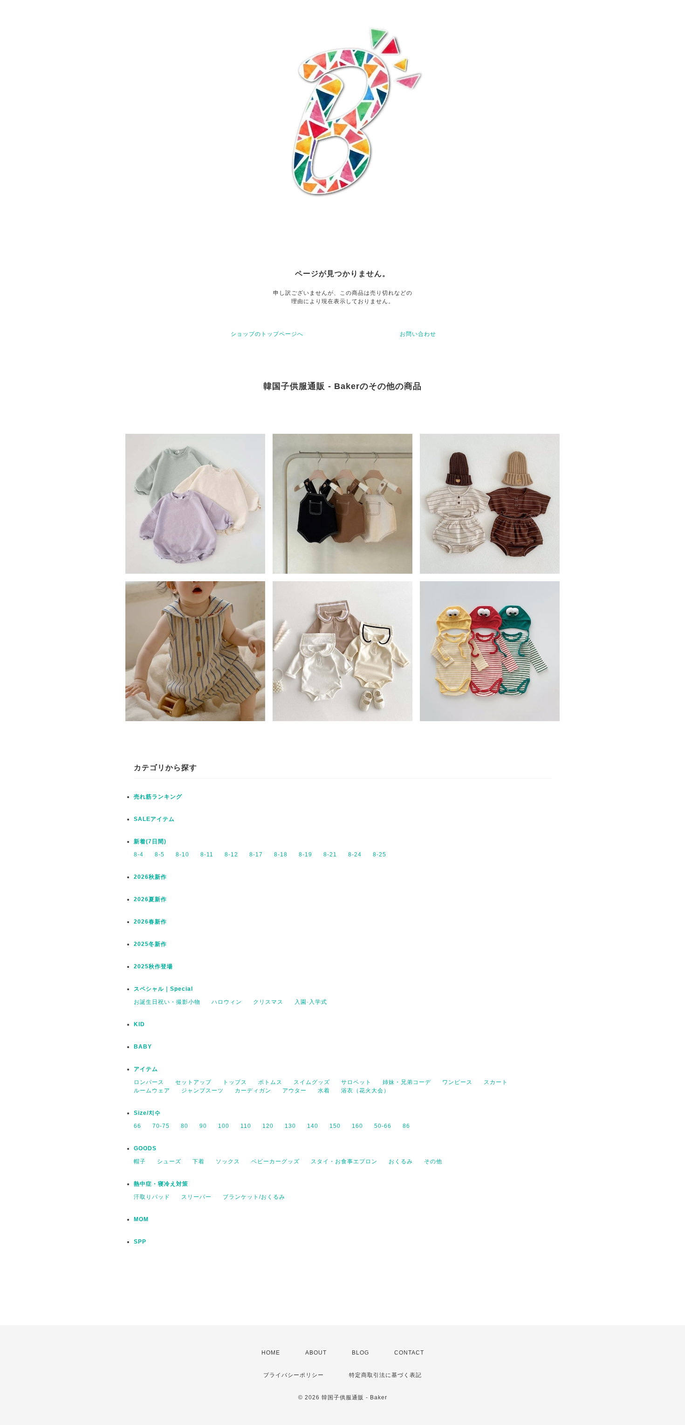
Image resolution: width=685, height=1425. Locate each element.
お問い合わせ (418, 334)
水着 (324, 1090)
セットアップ (193, 1082)
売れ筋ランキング (158, 796)
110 (245, 1126)
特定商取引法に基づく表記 (385, 1375)
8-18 (281, 854)
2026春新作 (150, 921)
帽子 (140, 1161)
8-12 (231, 854)
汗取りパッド (152, 1197)
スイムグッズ (312, 1082)
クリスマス (268, 1002)
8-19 (305, 854)
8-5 (159, 854)
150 (335, 1126)
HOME (270, 1352)
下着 (198, 1161)
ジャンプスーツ (202, 1090)
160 (357, 1126)
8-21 (330, 854)
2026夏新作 (150, 899)
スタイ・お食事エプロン (344, 1161)
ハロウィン (227, 1002)
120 (268, 1126)
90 (203, 1126)
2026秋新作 (150, 877)
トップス (235, 1082)
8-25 (379, 854)
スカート (496, 1082)
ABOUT (316, 1352)
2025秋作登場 (153, 966)
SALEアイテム (154, 819)
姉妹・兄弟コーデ (407, 1082)
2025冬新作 (150, 944)
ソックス (228, 1161)
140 (312, 1126)
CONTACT (409, 1352)
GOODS (145, 1148)
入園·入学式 (311, 1002)
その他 (433, 1161)
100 (223, 1126)
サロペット (356, 1082)
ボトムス (270, 1082)
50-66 (382, 1126)
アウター (294, 1090)
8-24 (355, 854)
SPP (140, 1241)
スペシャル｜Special (163, 989)
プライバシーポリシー (293, 1375)
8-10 (182, 854)
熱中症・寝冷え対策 (161, 1184)
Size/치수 (147, 1113)
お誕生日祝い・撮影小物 (167, 1002)
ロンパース (149, 1082)
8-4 (139, 854)
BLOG (360, 1352)
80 (184, 1126)
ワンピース (457, 1082)
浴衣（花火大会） (365, 1090)
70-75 (161, 1126)
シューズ (169, 1161)
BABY (143, 1046)
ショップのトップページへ (267, 334)
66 (137, 1126)
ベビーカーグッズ (275, 1161)
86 (406, 1126)
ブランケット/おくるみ (254, 1197)
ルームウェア (152, 1090)
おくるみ (401, 1161)
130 (290, 1126)
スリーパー (196, 1197)
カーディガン (253, 1090)
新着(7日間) (150, 841)
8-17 (256, 854)
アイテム (146, 1069)
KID (139, 1024)
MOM (141, 1219)
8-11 (206, 854)
